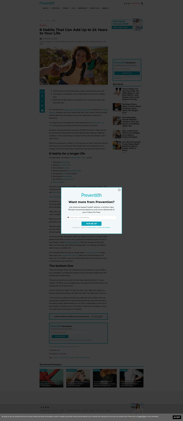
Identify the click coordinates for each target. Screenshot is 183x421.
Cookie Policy (142, 416)
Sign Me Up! (91, 224)
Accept (177, 417)
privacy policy (92, 227)
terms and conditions (104, 227)
